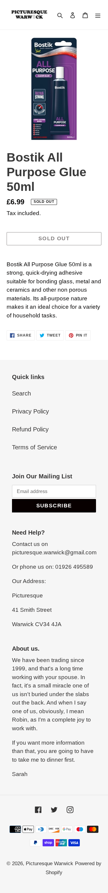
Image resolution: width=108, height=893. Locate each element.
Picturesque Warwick (49, 863)
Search (21, 393)
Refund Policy (30, 429)
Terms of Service (34, 447)
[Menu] (98, 14)
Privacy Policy (30, 411)
